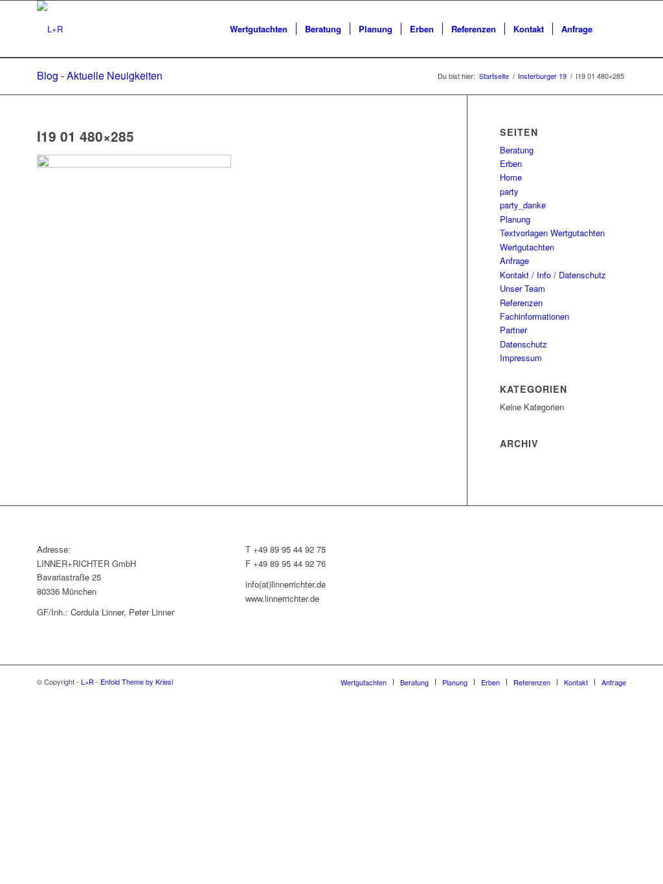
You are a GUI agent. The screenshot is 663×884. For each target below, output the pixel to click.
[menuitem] (258, 29)
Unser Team (522, 288)
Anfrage (514, 260)
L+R (87, 681)
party (509, 191)
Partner (513, 330)
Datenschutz (523, 344)
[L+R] (50, 29)
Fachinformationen (534, 316)
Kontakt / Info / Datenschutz (553, 275)
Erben (511, 163)
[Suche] (613, 29)
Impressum (521, 357)
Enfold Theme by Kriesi (136, 681)
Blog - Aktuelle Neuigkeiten (100, 75)
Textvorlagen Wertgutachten (552, 233)
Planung (515, 219)
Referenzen (521, 302)
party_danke (523, 205)
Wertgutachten (527, 247)
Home (511, 177)
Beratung (517, 150)
